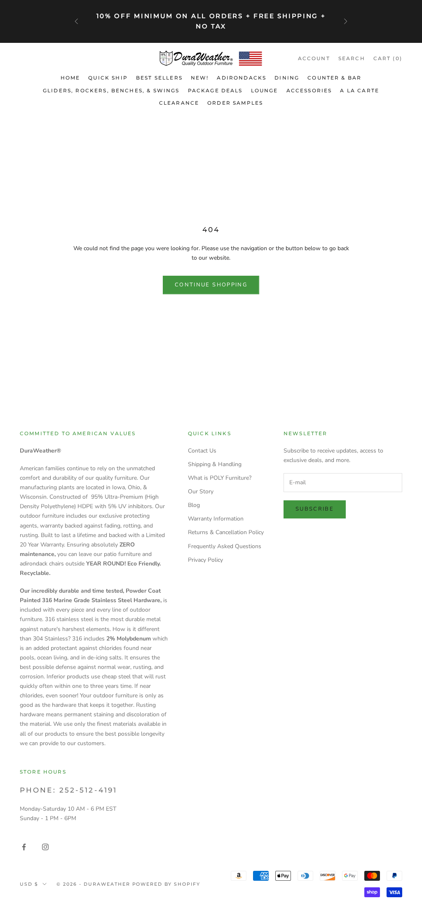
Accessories (309, 90)
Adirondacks (241, 78)
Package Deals (215, 90)
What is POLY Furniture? (219, 478)
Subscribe (314, 509)
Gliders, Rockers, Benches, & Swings (111, 90)
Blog (194, 505)
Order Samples (235, 103)
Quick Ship (108, 78)
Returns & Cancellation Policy (226, 532)
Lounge (264, 90)
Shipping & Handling (214, 464)
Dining (286, 78)
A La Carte (359, 90)
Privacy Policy (205, 560)
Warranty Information (216, 519)
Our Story (200, 491)
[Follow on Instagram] (45, 847)
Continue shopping (211, 284)
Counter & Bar (334, 78)
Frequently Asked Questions (224, 546)
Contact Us (202, 451)
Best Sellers (159, 78)
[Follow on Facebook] (24, 847)
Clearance (179, 103)
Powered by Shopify (166, 884)
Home (70, 78)
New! (200, 78)
